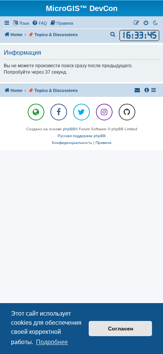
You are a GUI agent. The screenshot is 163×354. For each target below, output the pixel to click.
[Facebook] (58, 112)
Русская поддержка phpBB (82, 136)
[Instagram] (104, 112)
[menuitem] (39, 23)
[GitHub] (127, 112)
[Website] (36, 112)
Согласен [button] (120, 329)
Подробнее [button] (52, 342)
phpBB (69, 129)
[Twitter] (81, 112)
